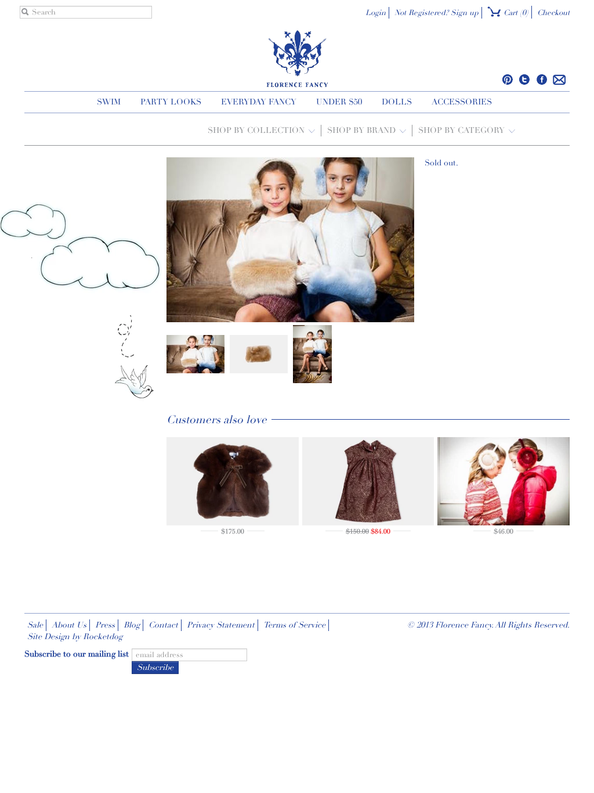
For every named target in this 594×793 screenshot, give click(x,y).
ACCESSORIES (462, 102)
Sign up (465, 12)
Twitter (524, 79)
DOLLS (397, 102)
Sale (35, 625)
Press (105, 625)
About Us (69, 625)
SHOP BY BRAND (362, 130)
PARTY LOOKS (170, 102)
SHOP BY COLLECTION (257, 130)
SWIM (109, 102)
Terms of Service (294, 625)
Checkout (553, 12)
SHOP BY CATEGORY (462, 130)
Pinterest (507, 79)
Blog (132, 625)
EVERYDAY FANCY (258, 102)
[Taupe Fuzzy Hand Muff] (195, 353)
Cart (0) (514, 12)
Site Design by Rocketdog (74, 636)
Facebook (541, 79)
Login (375, 12)
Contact (163, 625)
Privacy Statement (221, 625)
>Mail (559, 79)
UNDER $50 (339, 102)
